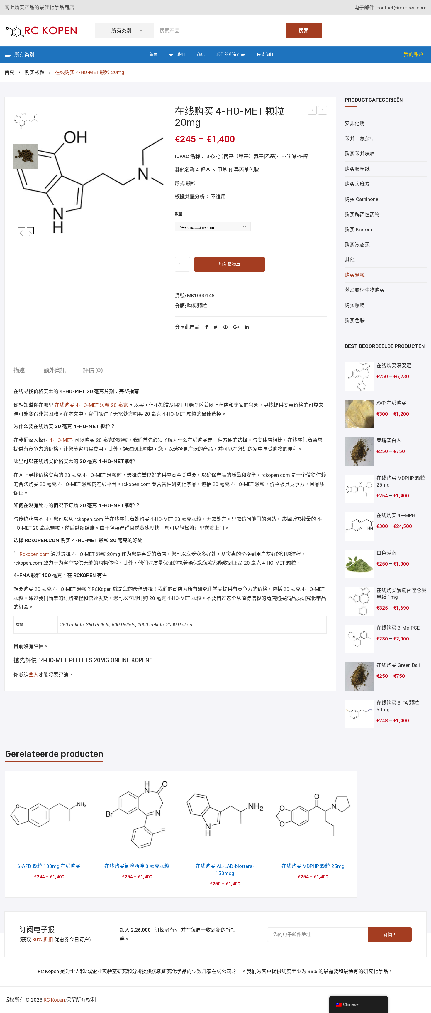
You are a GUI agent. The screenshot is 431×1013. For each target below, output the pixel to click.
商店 (201, 54)
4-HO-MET (61, 440)
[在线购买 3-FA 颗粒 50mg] (359, 714)
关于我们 (177, 54)
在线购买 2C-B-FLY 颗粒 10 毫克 (323, 111)
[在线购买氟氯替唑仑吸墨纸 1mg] (359, 601)
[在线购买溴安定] (359, 376)
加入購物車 (229, 264)
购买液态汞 (357, 245)
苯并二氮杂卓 (360, 139)
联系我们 (265, 54)
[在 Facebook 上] (206, 327)
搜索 (303, 30)
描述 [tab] (19, 370)
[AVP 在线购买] (359, 414)
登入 (33, 674)
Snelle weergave (49, 849)
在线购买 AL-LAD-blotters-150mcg (225, 869)
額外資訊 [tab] (54, 370)
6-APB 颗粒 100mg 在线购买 (49, 866)
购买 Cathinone (361, 199)
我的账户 (414, 54)
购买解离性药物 (362, 214)
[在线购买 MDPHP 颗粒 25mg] (359, 489)
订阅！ (390, 934)
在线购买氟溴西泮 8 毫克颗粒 (136, 866)
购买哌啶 (355, 305)
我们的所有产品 (230, 54)
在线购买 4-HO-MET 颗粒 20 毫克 (91, 405)
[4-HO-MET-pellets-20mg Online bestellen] (25, 156)
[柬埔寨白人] (359, 451)
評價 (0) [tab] (93, 370)
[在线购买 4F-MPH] (359, 526)
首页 (153, 54)
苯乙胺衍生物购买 (365, 290)
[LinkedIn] (247, 327)
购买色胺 (355, 320)
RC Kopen (54, 1000)
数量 (178, 214)
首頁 (9, 72)
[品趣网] (225, 327)
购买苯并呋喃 (360, 154)
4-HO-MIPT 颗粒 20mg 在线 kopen (312, 111)
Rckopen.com (35, 554)
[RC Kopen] (41, 30)
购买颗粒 (35, 72)
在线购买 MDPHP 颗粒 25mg (313, 866)
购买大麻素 (357, 184)
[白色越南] (359, 564)
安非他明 (355, 123)
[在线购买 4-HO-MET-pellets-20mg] (89, 182)
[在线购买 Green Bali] (359, 676)
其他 (350, 260)
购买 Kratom (358, 229)
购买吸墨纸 (357, 169)
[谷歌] (236, 327)
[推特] (215, 327)
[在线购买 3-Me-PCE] (359, 639)
